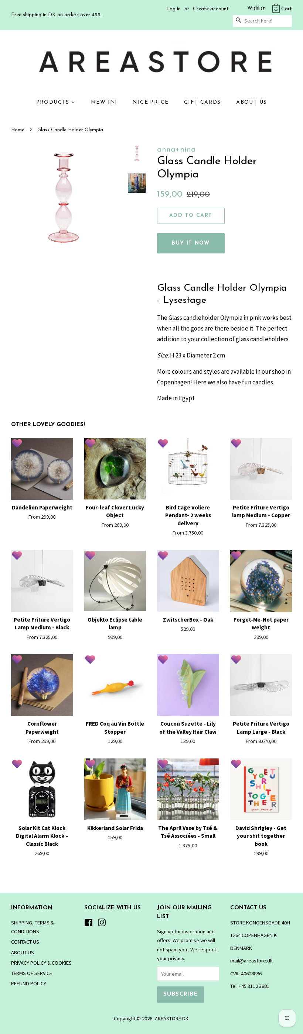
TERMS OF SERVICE (31, 973)
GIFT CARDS (202, 102)
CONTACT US (25, 941)
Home (17, 130)
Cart (286, 9)
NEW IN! (104, 102)
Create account (211, 9)
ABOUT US (251, 102)
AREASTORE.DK (171, 1018)
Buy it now (191, 243)
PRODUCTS (54, 102)
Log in (173, 9)
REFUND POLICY (28, 983)
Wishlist (256, 8)
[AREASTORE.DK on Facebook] (88, 924)
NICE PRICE (150, 102)
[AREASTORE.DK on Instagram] (102, 924)
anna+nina (176, 149)
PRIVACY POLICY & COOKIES (41, 962)
